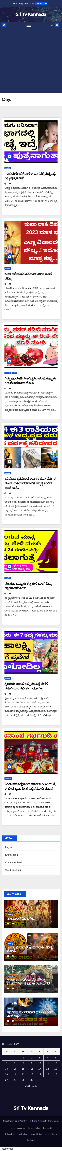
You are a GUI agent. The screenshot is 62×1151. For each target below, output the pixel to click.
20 (6, 1074)
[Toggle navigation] (28, 25)
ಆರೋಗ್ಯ (7, 373)
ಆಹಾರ (14, 373)
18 (47, 1069)
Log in (8, 847)
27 (6, 1080)
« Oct (27, 1086)
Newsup (41, 1121)
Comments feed (13, 862)
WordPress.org (13, 870)
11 (47, 1063)
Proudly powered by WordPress (16, 1121)
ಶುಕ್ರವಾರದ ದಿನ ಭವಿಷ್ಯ (21, 918)
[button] (52, 25)
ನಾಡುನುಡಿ (8, 778)
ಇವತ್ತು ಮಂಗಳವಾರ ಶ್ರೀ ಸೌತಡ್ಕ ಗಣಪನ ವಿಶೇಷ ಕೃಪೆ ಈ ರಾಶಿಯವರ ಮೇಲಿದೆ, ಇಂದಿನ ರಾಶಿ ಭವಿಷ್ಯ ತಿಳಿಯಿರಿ (30, 983)
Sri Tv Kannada (31, 14)
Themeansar (53, 1121)
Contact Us (47, 1128)
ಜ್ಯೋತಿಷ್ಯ (7, 168)
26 (55, 1074)
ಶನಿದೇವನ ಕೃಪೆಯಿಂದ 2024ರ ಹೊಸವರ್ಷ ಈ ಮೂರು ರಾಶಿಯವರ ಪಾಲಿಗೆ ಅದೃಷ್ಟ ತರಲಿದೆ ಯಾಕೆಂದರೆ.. (30, 483)
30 (31, 1080)
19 (55, 1069)
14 (14, 1069)
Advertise (23, 1134)
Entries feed (11, 855)
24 (39, 1074)
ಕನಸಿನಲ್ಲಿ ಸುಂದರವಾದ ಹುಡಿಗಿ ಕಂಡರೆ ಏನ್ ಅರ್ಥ (30, 1014)
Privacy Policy (34, 1128)
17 (39, 1069)
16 (31, 1069)
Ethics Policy (10, 1134)
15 (23, 1069)
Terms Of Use (36, 1134)
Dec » (35, 1086)
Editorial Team (51, 1134)
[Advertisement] (31, 61)
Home (12, 1128)
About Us (21, 1128)
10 (39, 1063)
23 (31, 1074)
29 (23, 1080)
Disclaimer (31, 1140)
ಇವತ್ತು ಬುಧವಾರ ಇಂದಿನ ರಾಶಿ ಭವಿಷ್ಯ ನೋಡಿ (29, 949)
